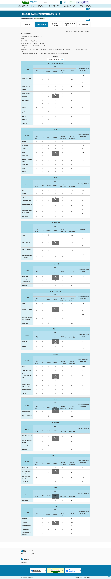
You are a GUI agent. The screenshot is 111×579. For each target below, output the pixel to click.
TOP (22, 9)
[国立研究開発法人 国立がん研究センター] (38, 570)
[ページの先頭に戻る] (109, 575)
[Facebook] (89, 20)
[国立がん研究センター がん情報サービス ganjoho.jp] (25, 2)
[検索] (61, 2)
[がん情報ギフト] (55, 570)
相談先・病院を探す (33, 2)
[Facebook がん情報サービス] (73, 570)
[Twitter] (87, 20)
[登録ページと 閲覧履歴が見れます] (87, 9)
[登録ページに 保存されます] (89, 9)
